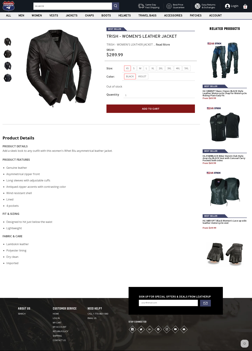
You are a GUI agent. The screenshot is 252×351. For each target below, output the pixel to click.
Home (56, 313)
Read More (163, 44)
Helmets (124, 15)
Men (21, 15)
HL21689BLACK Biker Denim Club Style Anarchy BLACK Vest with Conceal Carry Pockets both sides (224, 158)
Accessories (173, 15)
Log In (56, 318)
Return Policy (60, 331)
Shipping (57, 335)
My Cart (57, 322)
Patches (196, 15)
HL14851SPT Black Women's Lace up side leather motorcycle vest (225, 222)
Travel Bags (147, 15)
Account (215, 15)
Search (22, 313)
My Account (59, 326)
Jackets (71, 15)
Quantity (112, 94)
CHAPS (89, 15)
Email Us (92, 318)
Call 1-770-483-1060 (98, 313)
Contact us (59, 340)
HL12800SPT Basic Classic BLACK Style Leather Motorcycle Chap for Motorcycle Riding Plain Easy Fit (225, 93)
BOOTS (106, 15)
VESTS (53, 15)
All (8, 15)
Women (37, 15)
